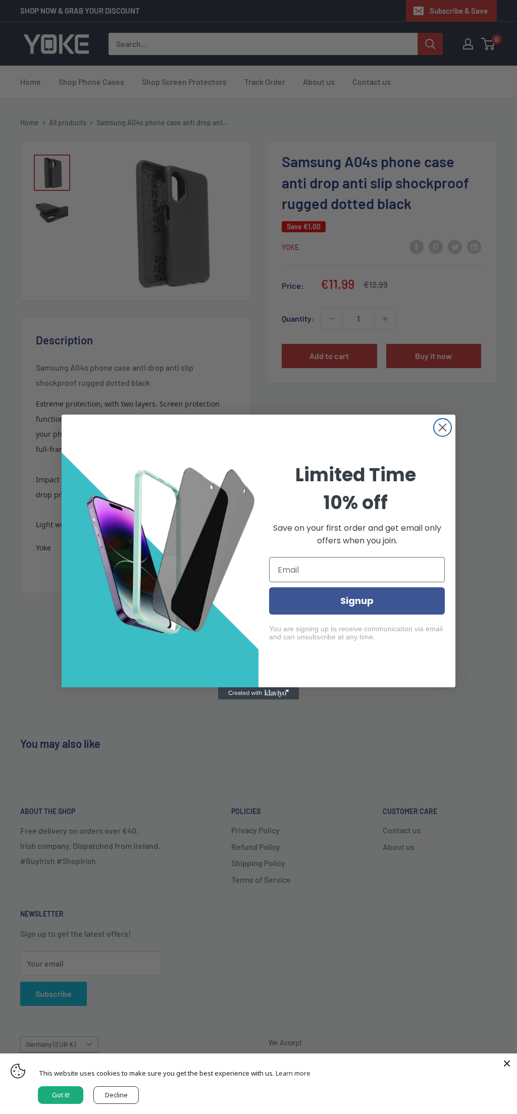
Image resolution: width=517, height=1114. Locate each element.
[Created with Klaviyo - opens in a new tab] (258, 693)
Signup (357, 600)
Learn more (293, 1073)
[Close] (507, 1063)
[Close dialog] (442, 427)
